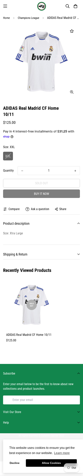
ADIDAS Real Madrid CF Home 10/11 (29, 335)
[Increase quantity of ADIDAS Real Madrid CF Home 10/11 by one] (75, 170)
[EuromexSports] (41, 6)
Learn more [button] (62, 453)
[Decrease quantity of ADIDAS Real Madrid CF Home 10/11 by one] (22, 170)
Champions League (28, 18)
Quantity (8, 170)
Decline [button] (14, 462)
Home (6, 18)
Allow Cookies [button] (51, 462)
